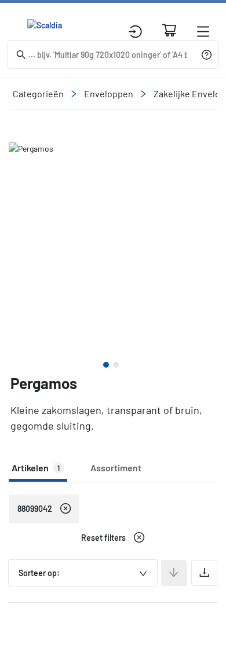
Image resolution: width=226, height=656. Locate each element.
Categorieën (38, 93)
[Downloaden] (204, 573)
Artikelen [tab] (36, 467)
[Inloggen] (135, 31)
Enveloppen (108, 93)
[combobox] (83, 573)
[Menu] (203, 31)
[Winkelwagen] (169, 30)
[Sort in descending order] (174, 573)
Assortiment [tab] (115, 467)
